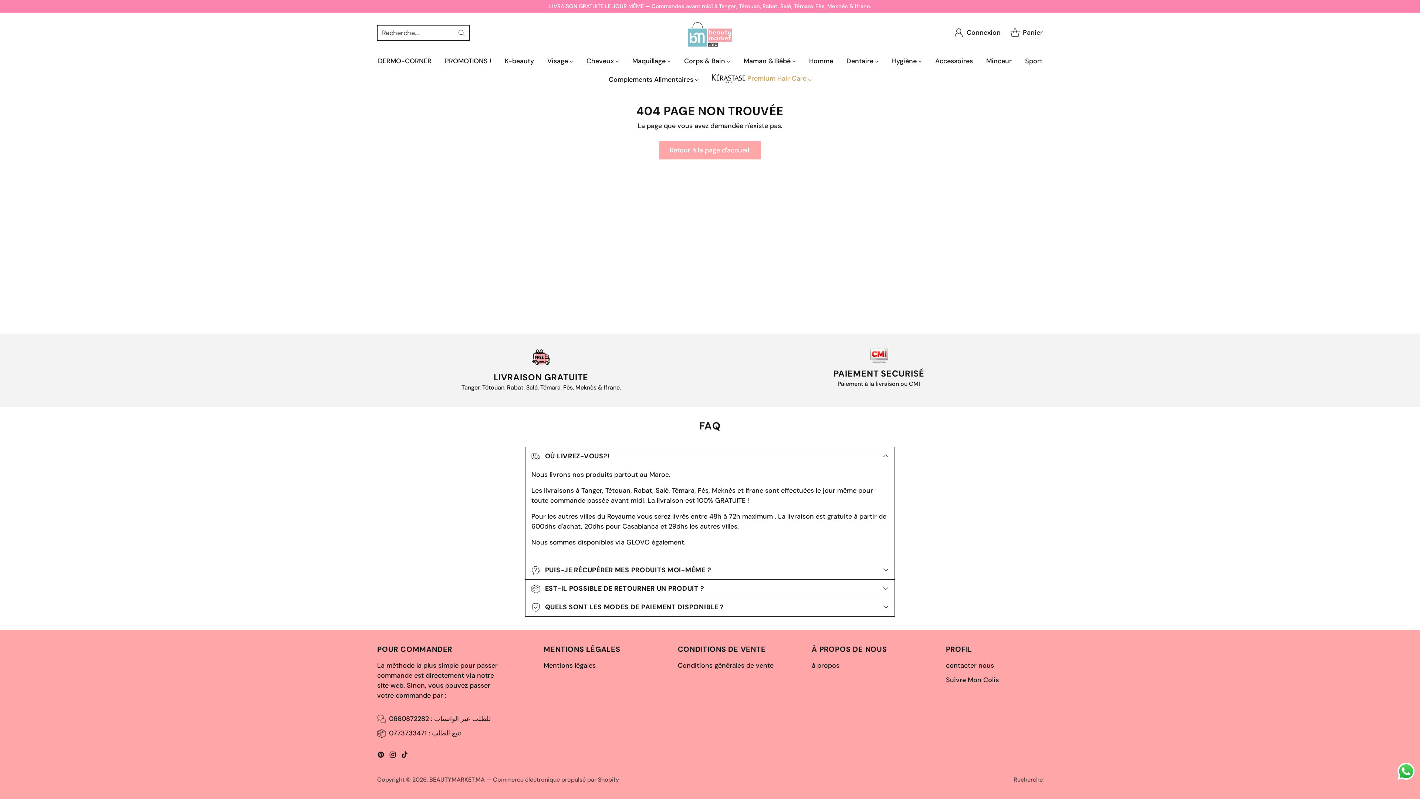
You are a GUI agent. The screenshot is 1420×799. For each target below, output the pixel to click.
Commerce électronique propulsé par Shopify (556, 779)
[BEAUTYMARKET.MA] (710, 33)
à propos (825, 665)
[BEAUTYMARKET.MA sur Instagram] (392, 756)
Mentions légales (570, 665)
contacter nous (970, 665)
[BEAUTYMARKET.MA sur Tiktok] (404, 756)
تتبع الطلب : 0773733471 (425, 733)
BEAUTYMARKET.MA (457, 779)
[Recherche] (461, 33)
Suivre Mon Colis (972, 679)
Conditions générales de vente (726, 665)
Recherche (1028, 779)
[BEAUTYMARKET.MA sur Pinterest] (380, 756)
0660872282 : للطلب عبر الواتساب (440, 718)
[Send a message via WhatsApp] (1406, 771)
